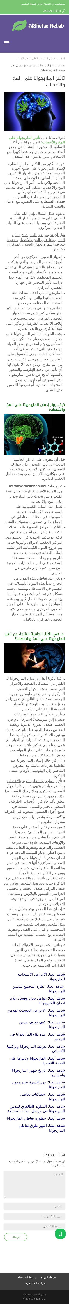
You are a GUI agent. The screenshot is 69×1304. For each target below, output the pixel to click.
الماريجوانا (44, 65)
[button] (60, 1234)
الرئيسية (60, 58)
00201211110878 (52, 11)
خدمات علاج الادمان (26, 65)
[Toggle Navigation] (6, 43)
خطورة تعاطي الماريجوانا (26, 1118)
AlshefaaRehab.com (34, 1298)
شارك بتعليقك (48, 69)
